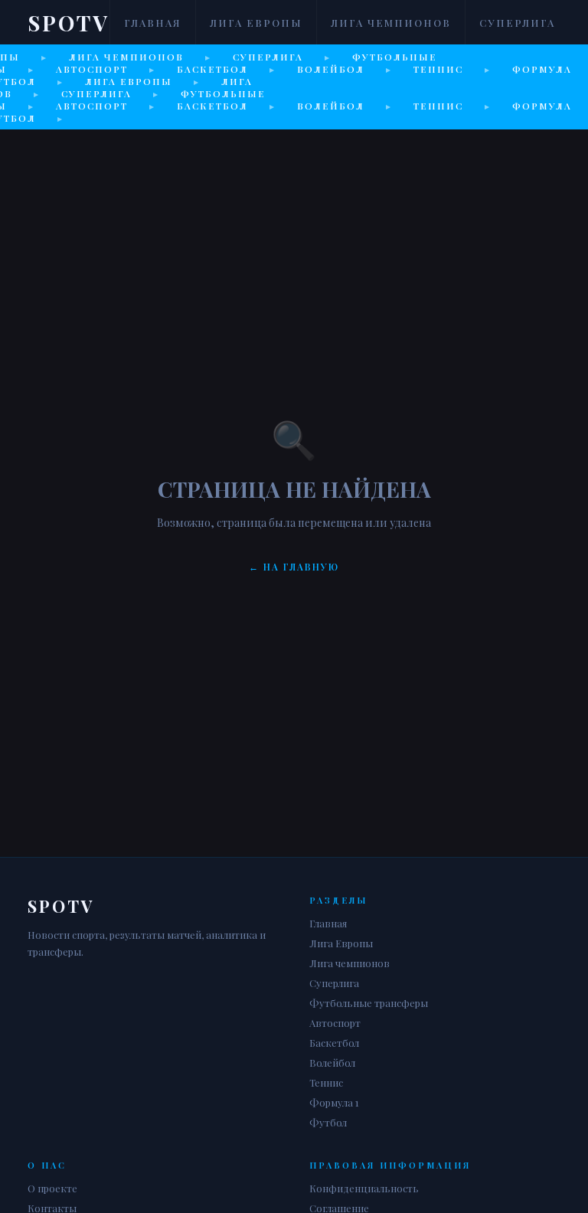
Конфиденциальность (364, 1188)
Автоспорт (335, 1022)
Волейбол (332, 1062)
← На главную (294, 567)
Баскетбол (334, 1042)
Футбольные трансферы (368, 1002)
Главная (152, 22)
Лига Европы (256, 22)
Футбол (328, 1122)
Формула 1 (334, 1102)
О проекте (52, 1188)
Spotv (68, 22)
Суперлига (517, 22)
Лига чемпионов (391, 22)
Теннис (326, 1082)
